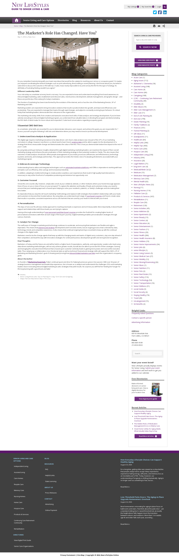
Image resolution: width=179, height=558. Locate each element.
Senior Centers (139, 220)
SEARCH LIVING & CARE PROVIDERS (147, 36)
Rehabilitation (139, 199)
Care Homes (139, 92)
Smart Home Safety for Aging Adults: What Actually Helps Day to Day (147, 430)
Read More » (125, 487)
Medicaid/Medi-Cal (141, 169)
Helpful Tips (138, 145)
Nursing (137, 187)
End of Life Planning (141, 116)
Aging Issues (139, 80)
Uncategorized (139, 301)
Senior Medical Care (141, 256)
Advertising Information (141, 322)
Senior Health (139, 235)
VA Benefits (138, 304)
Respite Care (139, 202)
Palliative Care (139, 193)
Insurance (137, 160)
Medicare (137, 172)
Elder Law (137, 113)
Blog (21, 26)
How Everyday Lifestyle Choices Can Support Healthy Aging (147, 412)
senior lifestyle (139, 250)
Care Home (138, 89)
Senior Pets (138, 271)
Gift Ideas (137, 134)
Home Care (138, 149)
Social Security (139, 292)
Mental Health (139, 181)
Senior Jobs (138, 247)
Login (159, 6)
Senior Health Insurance (143, 238)
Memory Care (139, 178)
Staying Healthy (140, 295)
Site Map (80, 555)
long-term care (139, 166)
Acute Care (138, 77)
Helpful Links (139, 142)
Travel (136, 298)
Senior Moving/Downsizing (144, 262)
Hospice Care (139, 151)
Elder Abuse (138, 107)
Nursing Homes (140, 190)
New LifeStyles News (142, 184)
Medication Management (144, 175)
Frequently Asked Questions (143, 313)
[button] (148, 60)
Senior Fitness (139, 232)
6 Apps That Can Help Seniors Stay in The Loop (35, 278)
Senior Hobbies (140, 241)
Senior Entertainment (142, 226)
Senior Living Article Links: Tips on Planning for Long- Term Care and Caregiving (46, 277)
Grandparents (139, 136)
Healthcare (138, 140)
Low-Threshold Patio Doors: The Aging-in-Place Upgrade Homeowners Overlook (148, 418)
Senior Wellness (140, 286)
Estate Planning (140, 122)
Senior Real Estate (141, 274)
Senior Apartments (141, 214)
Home (16, 26)
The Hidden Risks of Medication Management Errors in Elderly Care (147, 425)
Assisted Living (139, 86)
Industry (22, 274)
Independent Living (141, 154)
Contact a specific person (142, 318)
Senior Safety (139, 277)
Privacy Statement (67, 555)
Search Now (150, 47)
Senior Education (140, 223)
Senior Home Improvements (145, 244)
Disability (137, 104)
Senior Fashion (139, 229)
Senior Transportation (142, 283)
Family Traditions (140, 125)
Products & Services (142, 196)
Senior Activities (140, 208)
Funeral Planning (140, 131)
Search (165, 7)
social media (139, 289)
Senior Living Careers (142, 253)
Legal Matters (139, 163)
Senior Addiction (140, 211)
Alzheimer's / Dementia (143, 83)
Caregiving (138, 95)
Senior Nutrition (140, 268)
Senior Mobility (139, 259)
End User (137, 119)
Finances (137, 127)
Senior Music (139, 265)
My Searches (147, 6)
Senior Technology (141, 280)
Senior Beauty (139, 217)
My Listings (132, 6)
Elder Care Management (143, 110)
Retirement (138, 205)
